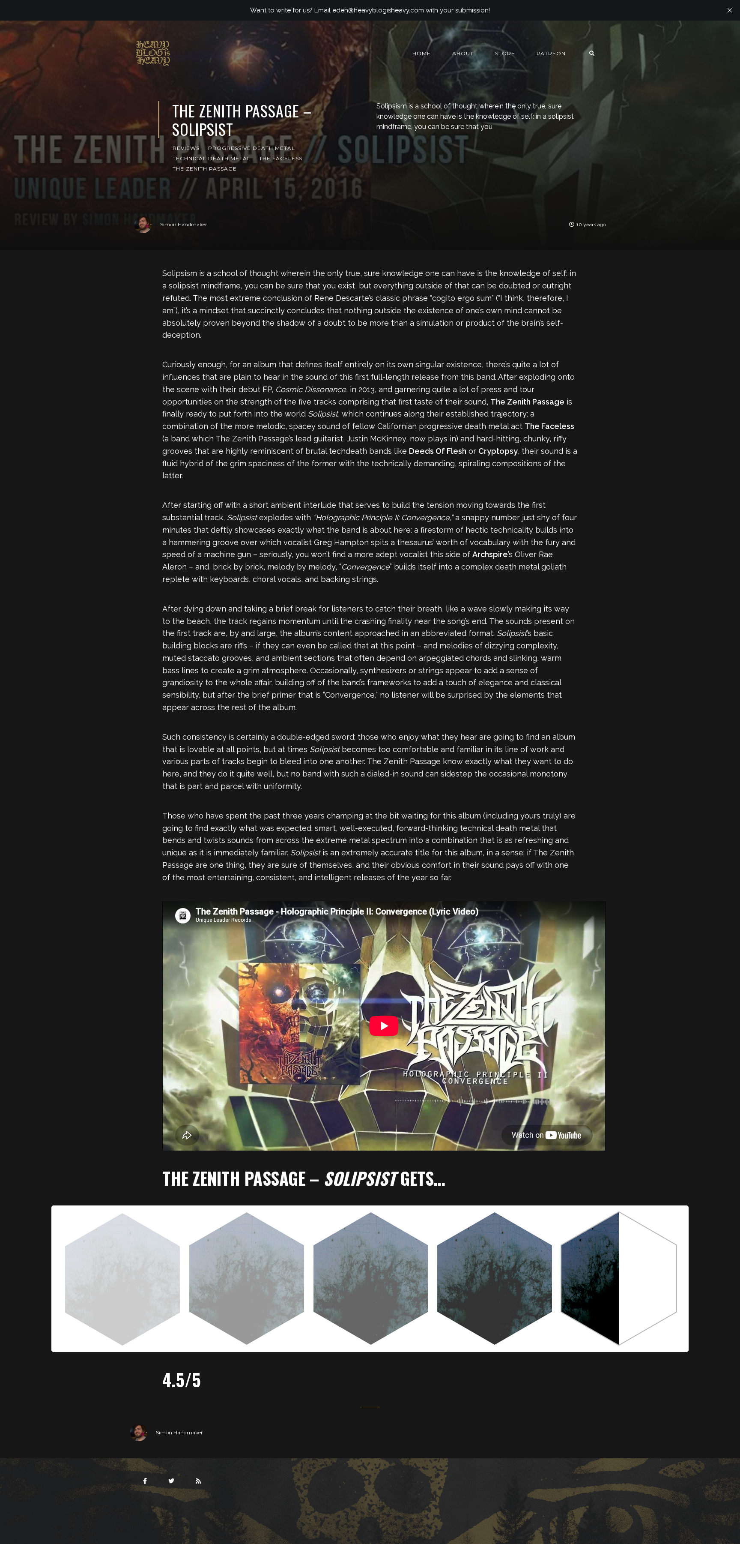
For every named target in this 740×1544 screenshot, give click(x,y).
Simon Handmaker (183, 224)
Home (421, 53)
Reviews (186, 148)
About (463, 53)
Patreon (551, 53)
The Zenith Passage (205, 168)
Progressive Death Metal (251, 148)
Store (505, 53)
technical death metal (212, 158)
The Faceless (280, 158)
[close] (730, 10)
